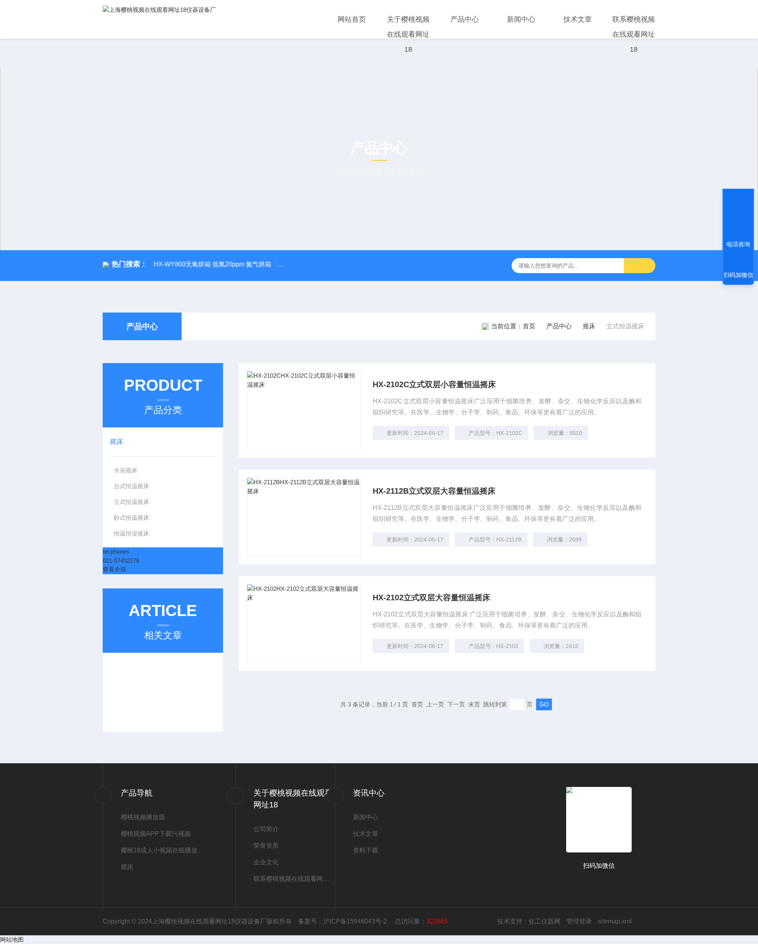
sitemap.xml (615, 921)
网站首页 (352, 19)
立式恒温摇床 (131, 501)
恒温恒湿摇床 (131, 533)
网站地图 (12, 939)
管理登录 (579, 921)
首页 (529, 326)
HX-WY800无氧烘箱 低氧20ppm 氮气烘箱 (212, 264)
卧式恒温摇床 (131, 517)
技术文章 (577, 19)
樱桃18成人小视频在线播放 (159, 850)
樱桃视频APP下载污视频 (156, 833)
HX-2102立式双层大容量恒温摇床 (431, 597)
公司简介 (266, 829)
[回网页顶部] (738, 215)
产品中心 (464, 19)
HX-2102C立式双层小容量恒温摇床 (434, 384)
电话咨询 (738, 244)
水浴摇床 (125, 470)
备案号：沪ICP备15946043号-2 (343, 921)
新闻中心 (521, 19)
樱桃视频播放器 (143, 817)
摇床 (589, 326)
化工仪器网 (544, 921)
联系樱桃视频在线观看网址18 (633, 34)
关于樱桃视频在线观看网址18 (408, 34)
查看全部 (114, 569)
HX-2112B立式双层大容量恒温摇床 (434, 491)
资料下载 (365, 850)
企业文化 (266, 862)
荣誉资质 (266, 845)
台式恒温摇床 (131, 486)
